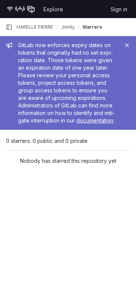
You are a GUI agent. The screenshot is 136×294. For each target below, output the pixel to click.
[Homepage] (20, 9)
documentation (94, 120)
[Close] (126, 45)
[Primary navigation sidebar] (9, 27)
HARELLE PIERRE (35, 27)
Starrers (92, 27)
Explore (53, 9)
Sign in (119, 9)
